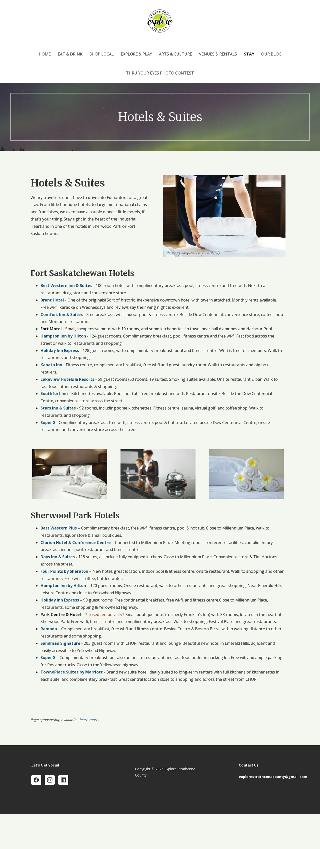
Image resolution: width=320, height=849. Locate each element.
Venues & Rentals (218, 54)
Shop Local (102, 54)
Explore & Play (136, 54)
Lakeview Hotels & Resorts (67, 379)
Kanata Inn (51, 365)
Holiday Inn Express (59, 350)
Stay (249, 54)
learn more (89, 719)
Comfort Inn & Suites (62, 314)
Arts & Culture (175, 54)
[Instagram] (50, 780)
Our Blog (271, 54)
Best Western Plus (59, 528)
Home (45, 54)
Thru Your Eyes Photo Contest (160, 73)
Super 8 (47, 422)
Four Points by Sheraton (64, 571)
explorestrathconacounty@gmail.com (273, 776)
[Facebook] (36, 780)
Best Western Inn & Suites (66, 285)
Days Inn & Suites (57, 557)
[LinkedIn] (63, 780)
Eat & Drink (70, 54)
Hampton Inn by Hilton (63, 336)
